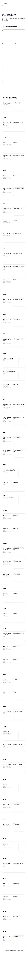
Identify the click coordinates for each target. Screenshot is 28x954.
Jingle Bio (14, 950)
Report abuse (20, 950)
